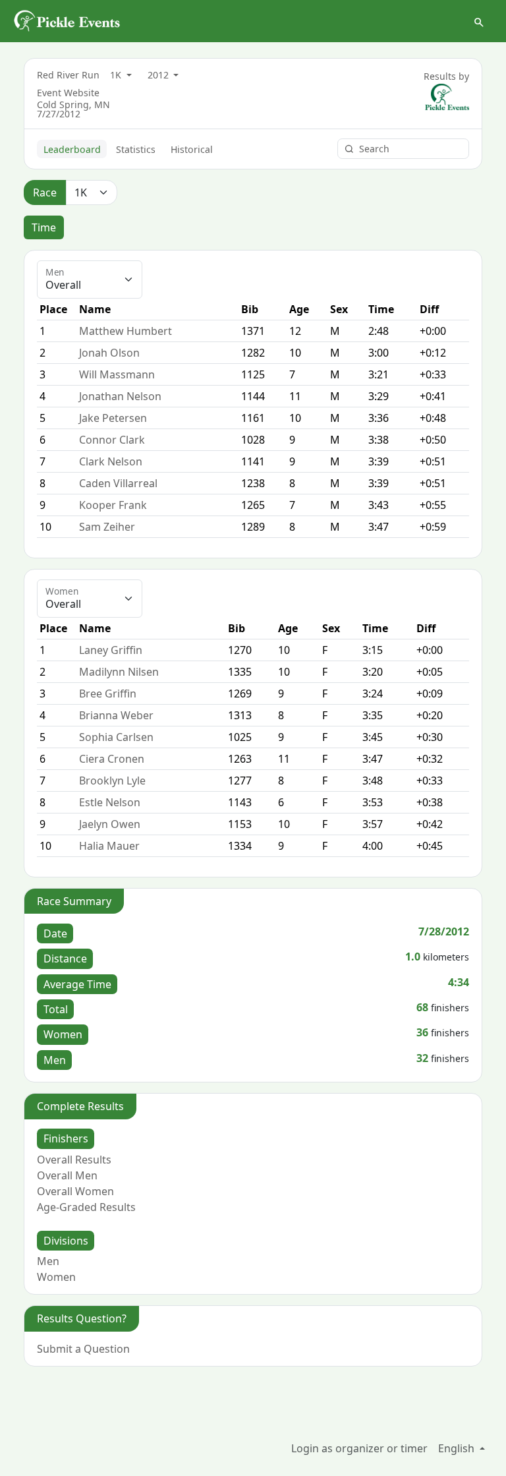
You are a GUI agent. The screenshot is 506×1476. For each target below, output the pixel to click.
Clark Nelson (110, 461)
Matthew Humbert (125, 331)
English (457, 1448)
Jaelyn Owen (109, 824)
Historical (192, 149)
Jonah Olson (109, 352)
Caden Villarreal (118, 483)
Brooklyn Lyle (112, 780)
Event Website (68, 92)
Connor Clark (112, 439)
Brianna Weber (116, 715)
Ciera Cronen (111, 759)
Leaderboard (72, 149)
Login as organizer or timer (359, 1448)
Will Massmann (117, 374)
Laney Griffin (110, 650)
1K (117, 75)
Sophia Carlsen (116, 737)
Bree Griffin (107, 693)
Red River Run (68, 75)
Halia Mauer (109, 846)
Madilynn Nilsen (119, 671)
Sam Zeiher (107, 526)
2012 (159, 75)
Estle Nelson (109, 802)
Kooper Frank (113, 505)
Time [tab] (44, 227)
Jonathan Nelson (120, 396)
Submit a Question (83, 1349)
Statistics (135, 149)
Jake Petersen (113, 418)
